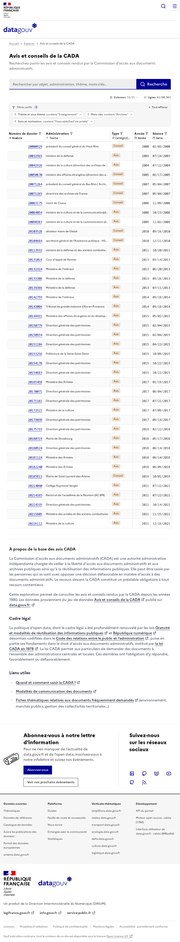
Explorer (29, 44)
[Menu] (174, 6)
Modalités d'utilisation (34, 927)
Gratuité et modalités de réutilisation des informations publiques (89, 630)
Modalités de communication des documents (54, 691)
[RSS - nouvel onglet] (144, 782)
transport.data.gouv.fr (106, 825)
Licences (9, 927)
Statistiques (55, 839)
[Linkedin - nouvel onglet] (132, 773)
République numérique (132, 633)
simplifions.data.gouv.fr (106, 811)
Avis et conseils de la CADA (117, 599)
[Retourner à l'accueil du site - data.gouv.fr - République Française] (55, 883)
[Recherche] (163, 6)
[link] (37, 770)
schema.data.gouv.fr (16, 855)
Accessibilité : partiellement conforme (143, 927)
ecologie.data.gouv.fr (105, 832)
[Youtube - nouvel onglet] (168, 773)
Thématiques (12, 811)
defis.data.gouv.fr (103, 839)
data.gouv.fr (20, 605)
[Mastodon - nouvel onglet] (144, 773)
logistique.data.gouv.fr (106, 853)
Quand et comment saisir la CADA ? (46, 682)
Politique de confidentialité (70, 927)
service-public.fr (79, 913)
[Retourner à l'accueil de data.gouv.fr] (20, 28)
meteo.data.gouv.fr (104, 818)
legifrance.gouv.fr (17, 913)
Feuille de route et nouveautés (67, 818)
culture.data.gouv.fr (104, 846)
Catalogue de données (18, 825)
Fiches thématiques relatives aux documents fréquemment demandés (75, 700)
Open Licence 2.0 (117, 936)
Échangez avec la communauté (67, 832)
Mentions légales (103, 927)
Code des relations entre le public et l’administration (100, 638)
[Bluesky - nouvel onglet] (156, 773)
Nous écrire (55, 825)
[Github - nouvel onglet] (132, 782)
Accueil (14, 44)
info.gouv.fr (48, 913)
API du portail (144, 811)
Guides (52, 811)
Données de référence (18, 818)
